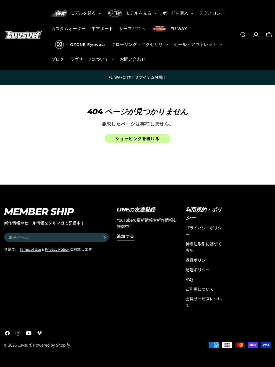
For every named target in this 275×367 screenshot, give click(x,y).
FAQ (189, 279)
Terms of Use (30, 249)
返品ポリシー (198, 260)
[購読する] (104, 237)
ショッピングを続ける (137, 138)
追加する (126, 236)
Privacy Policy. (57, 249)
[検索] (243, 34)
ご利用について (200, 289)
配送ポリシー (198, 269)
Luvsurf (24, 345)
